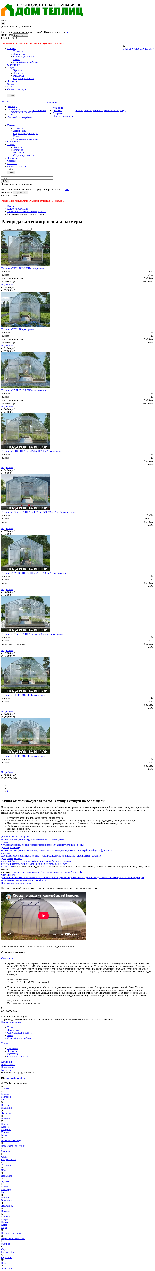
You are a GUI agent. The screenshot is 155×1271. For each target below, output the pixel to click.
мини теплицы (40, 877)
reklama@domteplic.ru (14, 1078)
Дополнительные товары (14, 836)
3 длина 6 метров (44, 864)
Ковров (5, 1126)
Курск (4, 1135)
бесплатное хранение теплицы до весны (63, 845)
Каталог (11, 48)
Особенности (8, 874)
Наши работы (8, 1064)
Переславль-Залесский (13, 1146)
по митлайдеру (38, 880)
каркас (61, 850)
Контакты (12, 86)
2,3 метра (66, 872)
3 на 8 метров (60, 864)
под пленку (53, 877)
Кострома (6, 1129)
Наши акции (7, 1067)
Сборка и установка (23, 78)
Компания (6, 1061)
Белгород (6, 1097)
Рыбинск (5, 1151)
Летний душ (19, 54)
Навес (16, 59)
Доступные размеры (11, 858)
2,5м (73, 872)
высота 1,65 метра (22, 872)
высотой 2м (55, 872)
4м (81, 872)
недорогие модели (48, 850)
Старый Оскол (20, 35)
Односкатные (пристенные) (62, 855)
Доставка (18, 73)
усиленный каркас (10, 877)
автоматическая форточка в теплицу (20, 850)
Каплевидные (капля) (37, 855)
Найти (11, 95)
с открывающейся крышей (118, 877)
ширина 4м (7, 866)
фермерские (26, 877)
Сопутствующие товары (25, 56)
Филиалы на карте (16, 89)
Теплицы (18, 51)
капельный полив (48, 839)
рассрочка (37, 845)
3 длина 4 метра (27, 864)
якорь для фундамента (19, 880)
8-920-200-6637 (146, 48)
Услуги (11, 67)
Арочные (6, 855)
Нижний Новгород (11, 1140)
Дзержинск (7, 1113)
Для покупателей (10, 847)
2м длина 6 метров (61, 861)
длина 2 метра (26, 861)
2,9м (77, 872)
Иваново (5, 1118)
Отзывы (11, 84)
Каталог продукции (11, 1022)
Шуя (3, 1170)
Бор (3, 1099)
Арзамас (5, 1088)
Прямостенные (18, 855)
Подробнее (7, 284)
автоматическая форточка (14, 839)
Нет (67, 32)
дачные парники (67, 877)
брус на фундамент (102, 850)
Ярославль (6, 1175)
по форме (6, 853)
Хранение (18, 70)
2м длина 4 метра (43, 861)
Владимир (6, 1107)
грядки (60, 839)
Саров (4, 1156)
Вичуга (5, 1105)
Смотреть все (8, 958)
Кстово (5, 1132)
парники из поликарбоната (78, 850)
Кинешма (6, 1124)
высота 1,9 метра (40, 872)
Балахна (5, 1094)
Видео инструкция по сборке (16, 883)
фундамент (33, 839)
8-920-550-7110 (130, 48)
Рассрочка (18, 75)
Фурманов (6, 1165)
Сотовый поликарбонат (25, 62)
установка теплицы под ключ (16, 845)
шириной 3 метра (10, 864)
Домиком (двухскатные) (89, 855)
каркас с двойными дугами (90, 877)
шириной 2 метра (10, 861)
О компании (13, 65)
